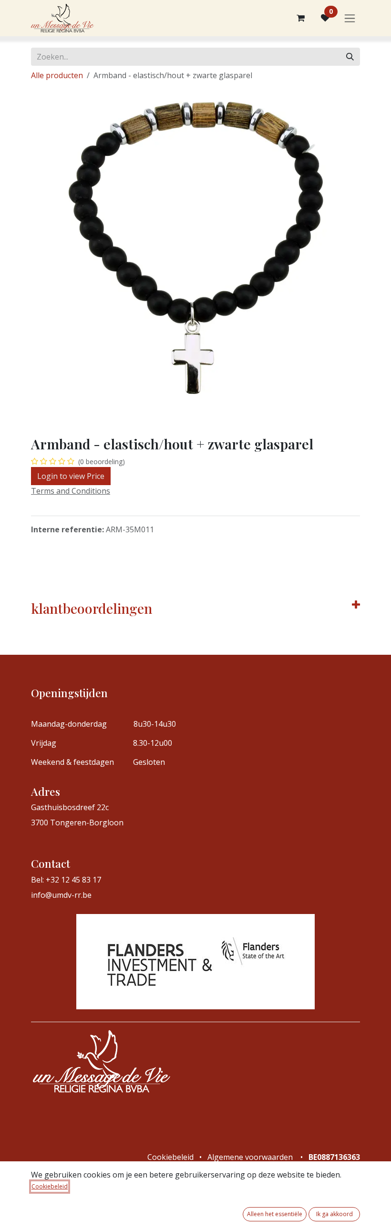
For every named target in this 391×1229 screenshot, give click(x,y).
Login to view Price (70, 476)
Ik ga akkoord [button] (334, 1214)
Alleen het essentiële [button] (274, 1214)
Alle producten (57, 75)
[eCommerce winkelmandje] (300, 18)
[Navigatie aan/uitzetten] (350, 18)
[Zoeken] (350, 57)
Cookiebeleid (49, 1186)
